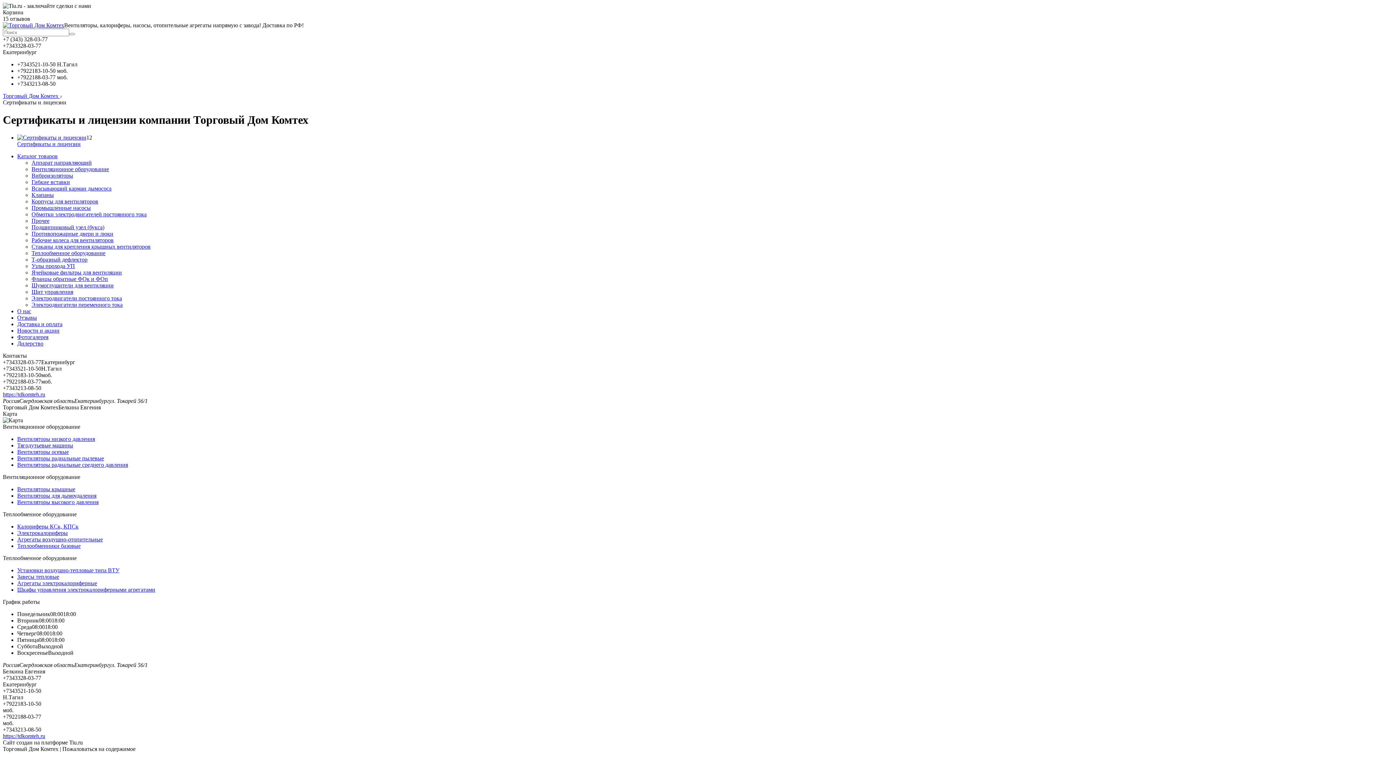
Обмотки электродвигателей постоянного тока (89, 214)
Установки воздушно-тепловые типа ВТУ (68, 570)
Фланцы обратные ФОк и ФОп (70, 279)
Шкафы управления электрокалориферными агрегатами (86, 590)
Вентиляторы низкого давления (56, 439)
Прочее (40, 221)
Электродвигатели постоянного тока (77, 298)
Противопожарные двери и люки (72, 234)
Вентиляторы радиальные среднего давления (72, 465)
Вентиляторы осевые (43, 452)
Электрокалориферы (42, 533)
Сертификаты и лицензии (49, 144)
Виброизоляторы (52, 176)
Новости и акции (38, 331)
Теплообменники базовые (49, 546)
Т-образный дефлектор (59, 260)
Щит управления (52, 292)
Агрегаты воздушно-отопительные (60, 539)
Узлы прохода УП (53, 266)
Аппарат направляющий (62, 163)
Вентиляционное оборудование (70, 169)
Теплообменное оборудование (68, 253)
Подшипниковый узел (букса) (68, 227)
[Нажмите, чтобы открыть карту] (13, 420)
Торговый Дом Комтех (31, 96)
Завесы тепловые (38, 577)
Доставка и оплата (39, 324)
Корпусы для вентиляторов (65, 201)
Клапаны (43, 195)
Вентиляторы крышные (46, 489)
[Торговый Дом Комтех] (33, 25)
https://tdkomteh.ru (24, 394)
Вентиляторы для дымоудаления (56, 496)
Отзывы (27, 318)
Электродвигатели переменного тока (77, 305)
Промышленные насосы (61, 208)
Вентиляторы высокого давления (58, 502)
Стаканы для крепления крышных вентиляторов (91, 247)
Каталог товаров (37, 156)
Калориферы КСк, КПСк (48, 526)
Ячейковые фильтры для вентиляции (77, 272)
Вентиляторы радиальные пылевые (60, 458)
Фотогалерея (32, 337)
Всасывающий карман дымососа (72, 188)
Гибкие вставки (51, 182)
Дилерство (30, 343)
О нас (24, 311)
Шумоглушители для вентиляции (73, 285)
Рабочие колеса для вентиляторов (73, 240)
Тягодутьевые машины (45, 445)
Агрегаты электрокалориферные (57, 583)
